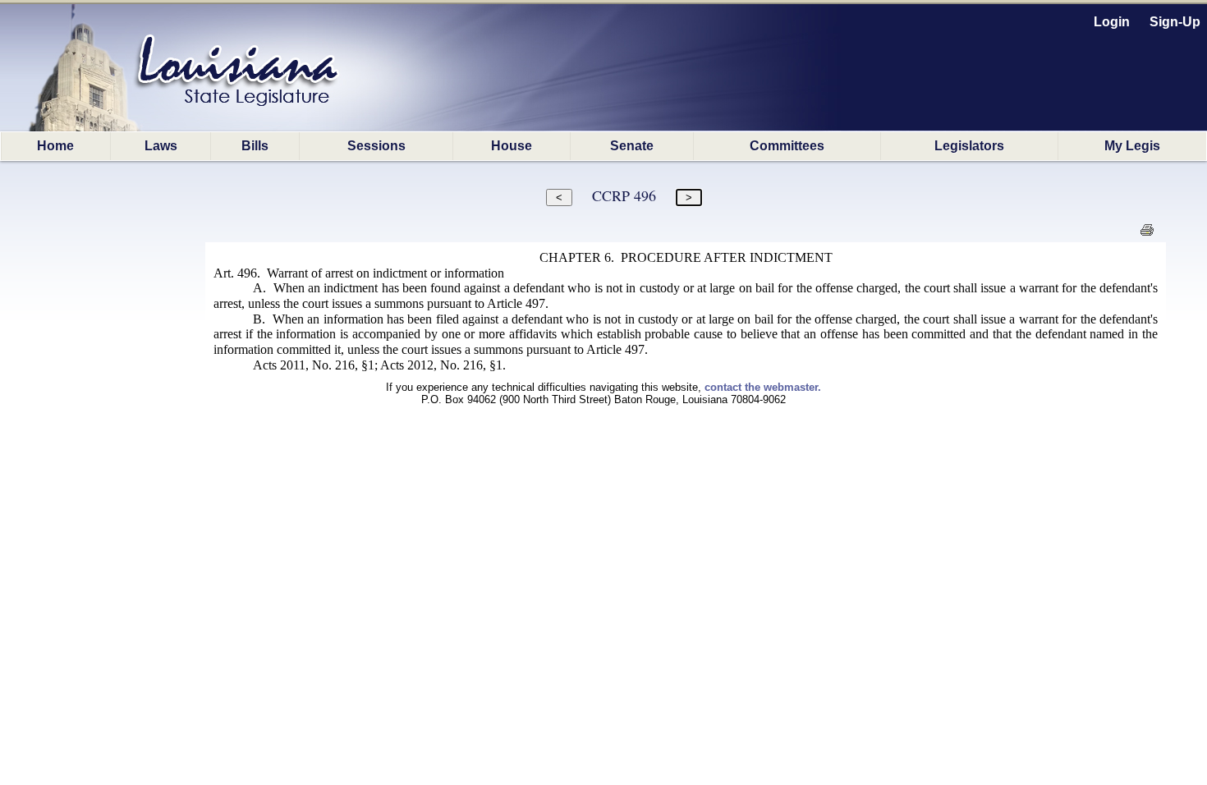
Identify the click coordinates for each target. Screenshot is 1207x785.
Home (55, 146)
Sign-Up (1175, 22)
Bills (254, 146)
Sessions (376, 146)
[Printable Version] (1146, 234)
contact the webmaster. (762, 387)
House (511, 146)
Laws (161, 146)
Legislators (969, 146)
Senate (632, 146)
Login (1112, 22)
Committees (787, 146)
